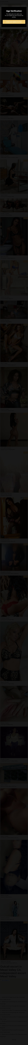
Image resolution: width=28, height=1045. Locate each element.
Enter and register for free (14, 22)
